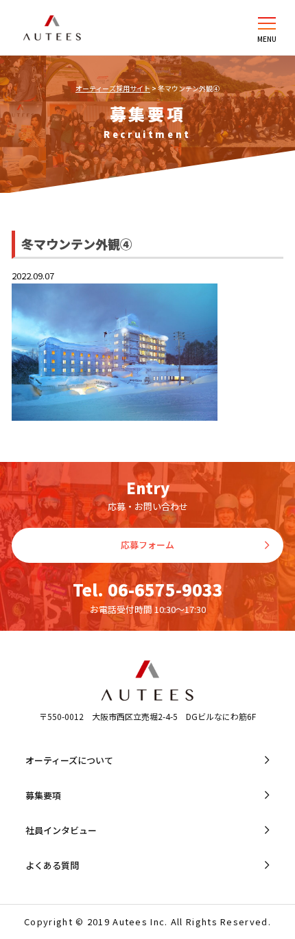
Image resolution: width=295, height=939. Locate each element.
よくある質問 (52, 865)
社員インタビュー (61, 830)
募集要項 (43, 795)
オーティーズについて (69, 760)
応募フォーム (147, 544)
